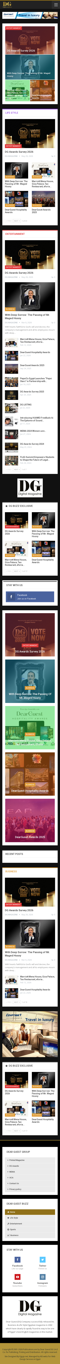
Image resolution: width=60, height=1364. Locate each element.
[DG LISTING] (11, 408)
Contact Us (14, 1183)
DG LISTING (26, 404)
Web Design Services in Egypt (38, 1357)
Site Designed (10, 1356)
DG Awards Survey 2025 (32, 391)
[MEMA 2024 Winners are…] (11, 434)
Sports (13, 1229)
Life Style (14, 1218)
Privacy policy (15, 1189)
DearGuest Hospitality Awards (35, 352)
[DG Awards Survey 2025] (11, 395)
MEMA (12, 1172)
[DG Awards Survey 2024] (11, 447)
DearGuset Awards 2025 (32, 365)
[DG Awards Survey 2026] (30, 40)
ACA (11, 1178)
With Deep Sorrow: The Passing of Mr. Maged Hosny (30, 695)
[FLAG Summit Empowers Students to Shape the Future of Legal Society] (11, 461)
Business (10, 177)
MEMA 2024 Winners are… (33, 431)
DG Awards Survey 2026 (21, 50)
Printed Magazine (16, 1160)
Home (12, 1212)
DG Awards (14, 1166)
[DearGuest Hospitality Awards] (42, 91)
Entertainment (13, 28)
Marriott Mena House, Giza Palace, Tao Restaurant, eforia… (30, 742)
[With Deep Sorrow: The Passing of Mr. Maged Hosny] (30, 67)
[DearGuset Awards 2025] (43, 199)
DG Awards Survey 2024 (32, 444)
